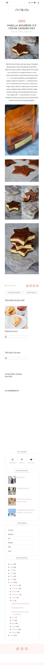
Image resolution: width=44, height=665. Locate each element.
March (14, 626)
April (13, 623)
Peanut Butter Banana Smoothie (13, 375)
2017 (11, 573)
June (13, 617)
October (14, 591)
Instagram (13, 463)
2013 (11, 635)
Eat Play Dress (18, 32)
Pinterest (22, 463)
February (15, 629)
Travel (10, 543)
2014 (11, 582)
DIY (9, 539)
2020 (11, 567)
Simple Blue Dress (17, 608)
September (15, 594)
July (13, 600)
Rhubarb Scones (11, 331)
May (13, 620)
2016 (11, 576)
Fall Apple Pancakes (12, 352)
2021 (11, 564)
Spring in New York (23, 488)
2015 (11, 579)
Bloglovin (31, 463)
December (15, 585)
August (14, 597)
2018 (11, 570)
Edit (9, 547)
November (15, 588)
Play (9, 551)
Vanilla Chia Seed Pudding (20, 604)
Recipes (21, 21)
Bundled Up (20, 477)
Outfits (10, 530)
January (14, 632)
